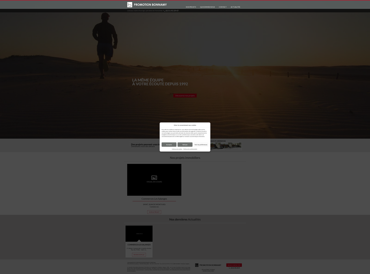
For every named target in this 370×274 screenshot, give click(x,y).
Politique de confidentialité (190, 149)
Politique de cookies (177, 149)
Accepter (169, 144)
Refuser (185, 144)
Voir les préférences (201, 144)
